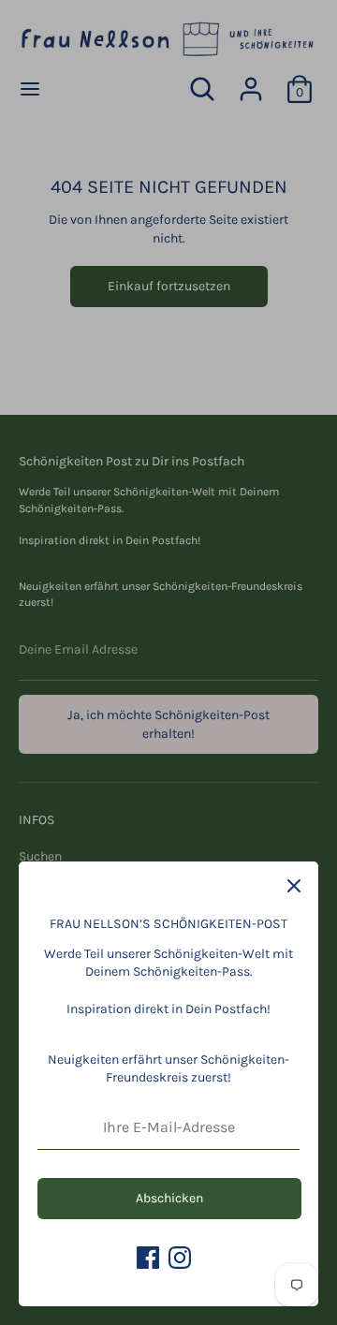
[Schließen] (294, 885)
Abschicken (169, 1198)
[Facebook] (148, 1257)
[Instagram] (179, 1257)
